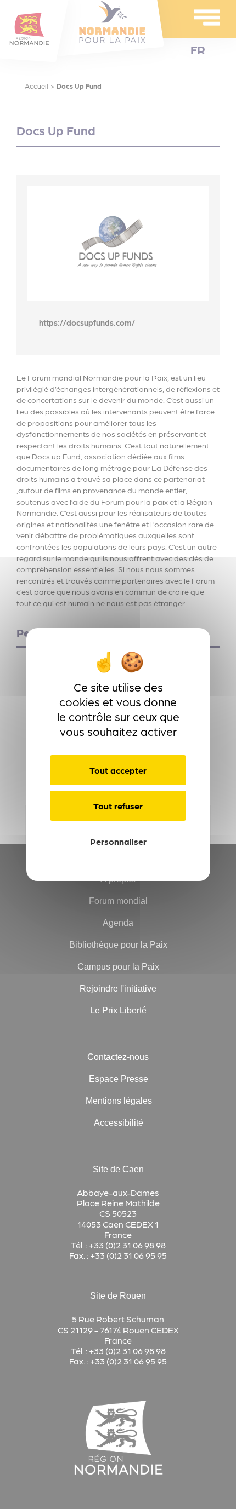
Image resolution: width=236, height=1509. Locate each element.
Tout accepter (118, 770)
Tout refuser (118, 805)
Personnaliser (118, 841)
